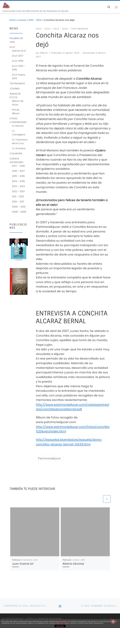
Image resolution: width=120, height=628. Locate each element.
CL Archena (18, 148)
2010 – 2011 (18, 201)
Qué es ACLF (19, 50)
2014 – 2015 (18, 181)
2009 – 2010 (18, 206)
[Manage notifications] (113, 621)
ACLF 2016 (17, 61)
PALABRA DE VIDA (16, 40)
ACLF (12, 47)
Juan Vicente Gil (23, 564)
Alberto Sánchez (73, 564)
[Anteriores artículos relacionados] (98, 499)
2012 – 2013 (18, 191)
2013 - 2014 (34, 20)
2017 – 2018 (18, 166)
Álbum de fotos (17, 102)
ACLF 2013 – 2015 (18, 67)
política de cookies (62, 623)
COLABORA (16, 153)
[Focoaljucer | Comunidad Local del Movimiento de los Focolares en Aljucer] (6, 5)
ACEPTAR (60, 626)
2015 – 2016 (18, 176)
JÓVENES (15, 88)
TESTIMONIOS (17, 83)
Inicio (13, 20)
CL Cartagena (18, 132)
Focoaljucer (17, 618)
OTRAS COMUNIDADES (18, 120)
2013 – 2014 (18, 186)
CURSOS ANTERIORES (16, 160)
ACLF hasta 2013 (18, 76)
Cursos (22, 20)
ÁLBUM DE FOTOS (15, 95)
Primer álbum (16, 111)
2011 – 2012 (18, 196)
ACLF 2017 (17, 55)
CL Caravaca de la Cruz (19, 141)
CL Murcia (17, 125)
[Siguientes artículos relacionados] (106, 499)
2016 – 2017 (18, 171)
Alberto (44, 53)
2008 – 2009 (19, 212)
